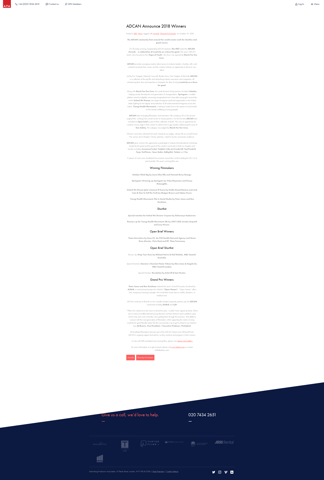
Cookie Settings (172, 471)
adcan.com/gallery (185, 341)
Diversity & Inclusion (168, 33)
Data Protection (158, 471)
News (140, 33)
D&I (135, 33)
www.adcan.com (178, 347)
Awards (156, 33)
